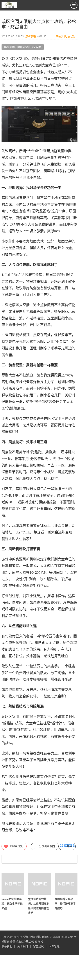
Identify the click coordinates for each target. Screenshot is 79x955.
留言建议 (38, 946)
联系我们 (7, 946)
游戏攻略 (30, 36)
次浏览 (16, 846)
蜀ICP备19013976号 (31, 941)
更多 (69, 846)
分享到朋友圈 (47, 846)
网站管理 (54, 946)
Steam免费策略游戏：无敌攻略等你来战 (12, 904)
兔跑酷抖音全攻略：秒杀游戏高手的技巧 (65, 904)
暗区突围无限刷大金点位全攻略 (22, 47)
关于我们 (22, 946)
